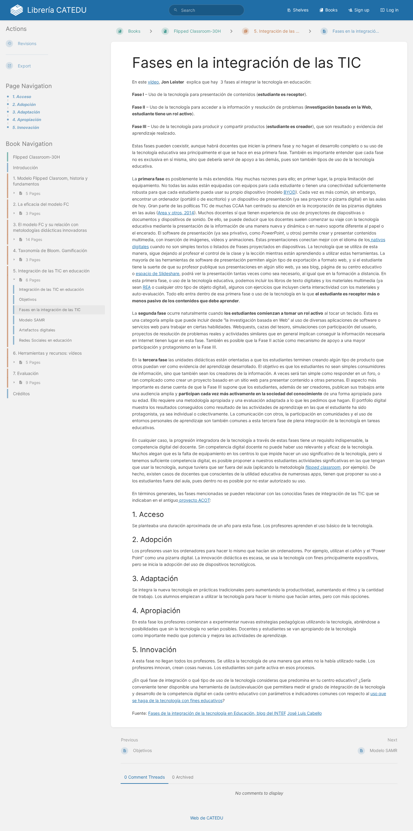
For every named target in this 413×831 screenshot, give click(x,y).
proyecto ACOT (194, 500)
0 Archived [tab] (182, 777)
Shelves (300, 9)
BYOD (289, 192)
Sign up (361, 9)
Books (331, 9)
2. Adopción (24, 104)
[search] (207, 10)
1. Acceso (21, 96)
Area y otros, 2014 (176, 212)
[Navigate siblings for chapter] (231, 31)
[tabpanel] (259, 793)
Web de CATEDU (206, 817)
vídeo (153, 81)
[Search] (176, 10)
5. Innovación (25, 127)
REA (147, 287)
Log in (392, 9)
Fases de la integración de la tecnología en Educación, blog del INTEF (217, 713)
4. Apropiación (26, 119)
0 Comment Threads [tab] (144, 777)
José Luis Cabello (304, 713)
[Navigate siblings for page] (309, 31)
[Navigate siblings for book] (150, 31)
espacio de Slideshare (157, 273)
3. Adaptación (26, 112)
